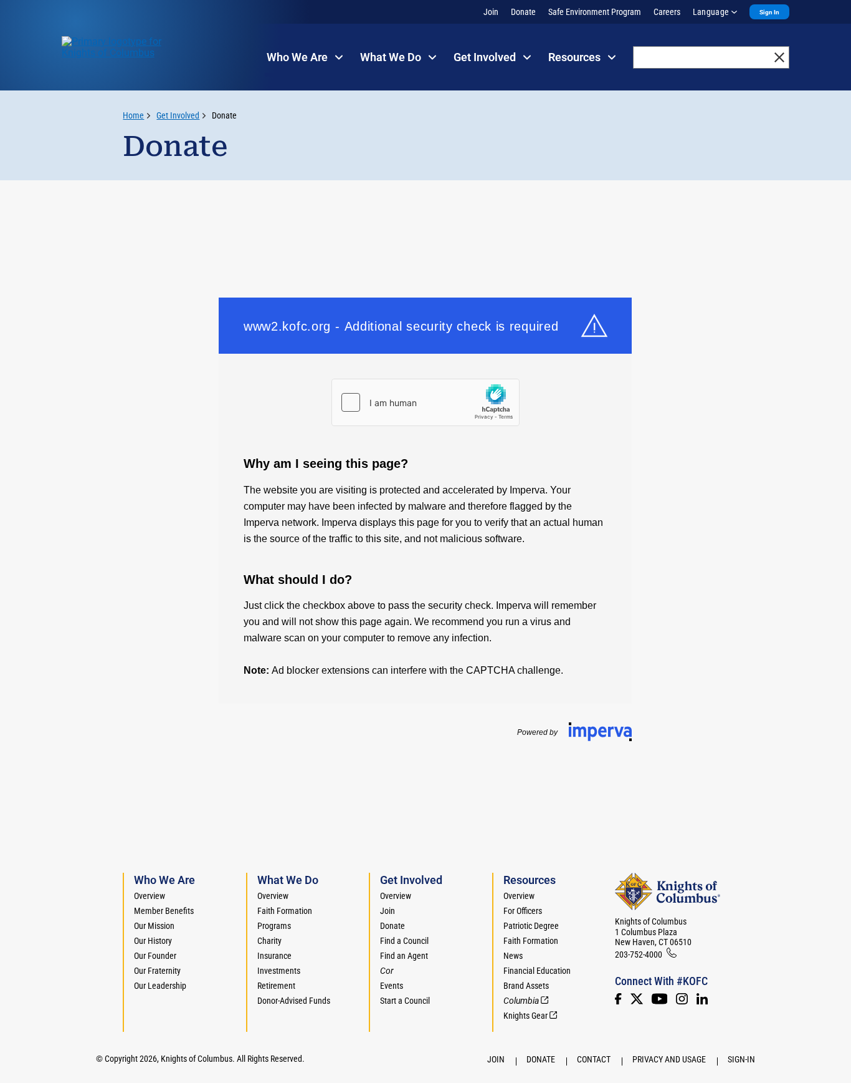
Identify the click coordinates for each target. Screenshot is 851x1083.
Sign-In (741, 1059)
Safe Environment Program (594, 12)
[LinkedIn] (702, 998)
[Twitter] (636, 998)
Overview (149, 896)
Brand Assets (526, 986)
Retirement (276, 986)
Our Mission (154, 926)
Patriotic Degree (531, 926)
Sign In (769, 12)
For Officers (522, 911)
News (513, 956)
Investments (278, 971)
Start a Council (405, 1001)
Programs (274, 926)
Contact (594, 1059)
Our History (153, 941)
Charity (269, 941)
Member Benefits (164, 911)
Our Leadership (160, 986)
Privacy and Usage (669, 1059)
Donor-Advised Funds (293, 1001)
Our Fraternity (157, 971)
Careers (667, 12)
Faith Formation (284, 911)
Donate (523, 12)
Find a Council (404, 941)
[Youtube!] (659, 998)
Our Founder (155, 956)
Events (391, 986)
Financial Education (537, 971)
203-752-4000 (638, 954)
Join (490, 12)
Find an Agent (404, 956)
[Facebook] (618, 998)
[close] (779, 57)
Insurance (274, 956)
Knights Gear (525, 1016)
